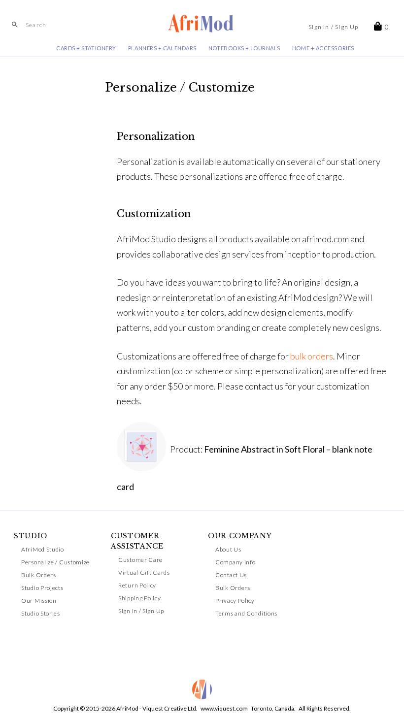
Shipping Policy (139, 598)
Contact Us (231, 575)
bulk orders (311, 356)
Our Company (240, 535)
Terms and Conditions (246, 613)
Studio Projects (42, 587)
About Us (228, 549)
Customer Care (140, 559)
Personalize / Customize (55, 562)
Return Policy (137, 585)
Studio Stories (40, 613)
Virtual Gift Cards (144, 572)
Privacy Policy (235, 600)
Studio (30, 535)
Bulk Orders (38, 575)
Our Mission (39, 600)
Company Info (235, 562)
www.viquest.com (224, 708)
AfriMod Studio (42, 549)
